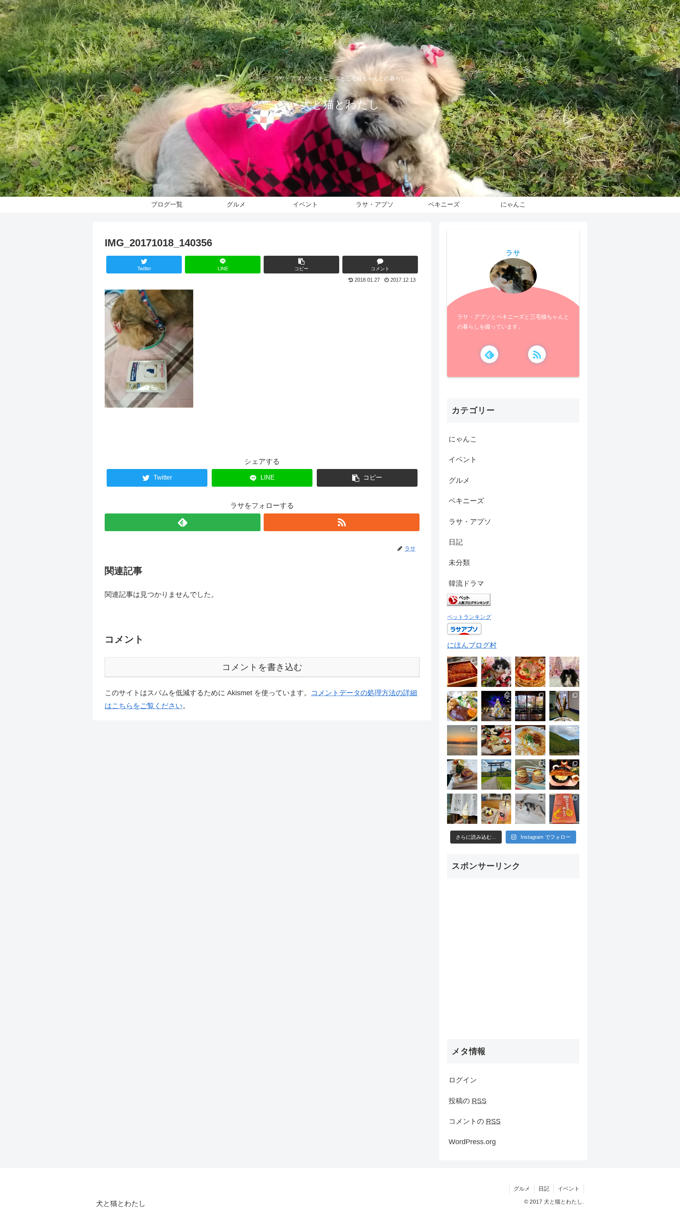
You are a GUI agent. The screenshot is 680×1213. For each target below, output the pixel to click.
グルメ (459, 480)
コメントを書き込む (262, 667)
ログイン (463, 1080)
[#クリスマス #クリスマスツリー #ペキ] (564, 672)
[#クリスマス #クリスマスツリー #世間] (496, 706)
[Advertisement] (513, 965)
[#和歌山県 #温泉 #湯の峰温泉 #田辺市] (564, 706)
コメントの (475, 1121)
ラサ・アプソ (470, 522)
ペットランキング (469, 617)
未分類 (459, 563)
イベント (463, 459)
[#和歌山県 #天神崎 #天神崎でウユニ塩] (462, 740)
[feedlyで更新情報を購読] (183, 522)
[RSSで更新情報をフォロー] (341, 522)
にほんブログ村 (472, 645)
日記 (456, 542)
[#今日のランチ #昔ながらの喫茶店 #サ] (496, 740)
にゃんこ (463, 439)
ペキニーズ (466, 501)
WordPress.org (472, 1142)
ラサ (513, 253)
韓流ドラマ (466, 583)
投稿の (467, 1101)
